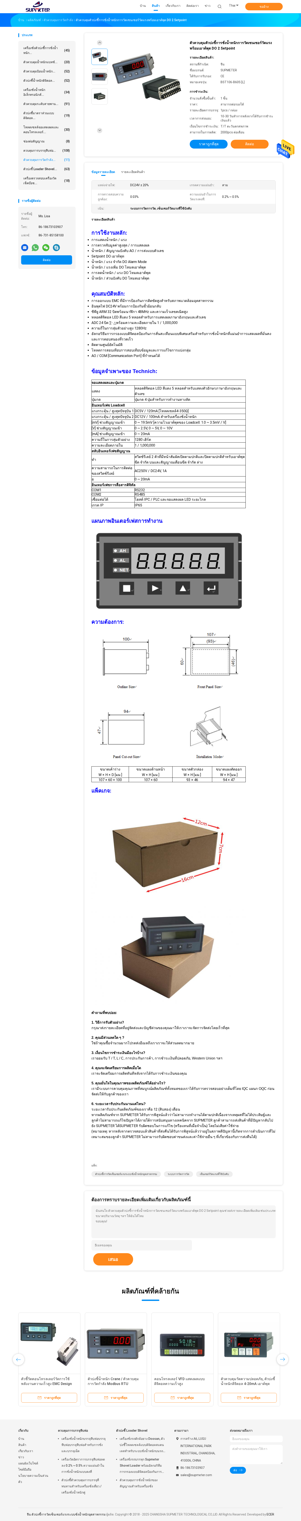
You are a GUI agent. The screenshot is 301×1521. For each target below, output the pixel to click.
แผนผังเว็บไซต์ (28, 1463)
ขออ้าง (264, 6)
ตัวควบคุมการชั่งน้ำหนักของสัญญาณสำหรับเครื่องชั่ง (139, 1483)
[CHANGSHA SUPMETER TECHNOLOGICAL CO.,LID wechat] (45, 247)
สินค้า (22, 1445)
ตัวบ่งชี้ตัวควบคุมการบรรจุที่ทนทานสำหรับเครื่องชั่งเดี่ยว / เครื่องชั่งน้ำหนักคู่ (81, 1486)
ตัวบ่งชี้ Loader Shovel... (46, 169)
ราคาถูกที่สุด (209, 144)
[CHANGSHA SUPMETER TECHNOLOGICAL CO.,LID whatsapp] (35, 247)
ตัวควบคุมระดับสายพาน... (46, 104)
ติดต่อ (46, 260)
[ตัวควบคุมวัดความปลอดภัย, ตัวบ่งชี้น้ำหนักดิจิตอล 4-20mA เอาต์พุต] (249, 1343)
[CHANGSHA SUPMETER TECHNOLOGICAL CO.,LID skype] (56, 247)
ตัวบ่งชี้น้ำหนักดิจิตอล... (46, 80)
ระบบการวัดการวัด (178, 1174)
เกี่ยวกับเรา (25, 1451)
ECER (270, 1514)
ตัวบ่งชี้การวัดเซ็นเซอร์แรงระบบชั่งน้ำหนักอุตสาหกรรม (126, 1174)
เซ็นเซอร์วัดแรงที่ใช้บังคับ (214, 1174)
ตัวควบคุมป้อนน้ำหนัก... (46, 71)
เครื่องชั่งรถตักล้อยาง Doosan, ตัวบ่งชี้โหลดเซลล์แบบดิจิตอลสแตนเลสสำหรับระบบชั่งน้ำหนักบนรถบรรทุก (142, 1445)
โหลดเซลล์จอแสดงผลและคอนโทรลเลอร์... (46, 129)
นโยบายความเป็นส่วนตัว (33, 1479)
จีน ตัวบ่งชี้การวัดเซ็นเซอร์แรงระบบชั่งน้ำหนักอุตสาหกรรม (66, 1514)
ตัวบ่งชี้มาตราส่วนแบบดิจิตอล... (46, 115)
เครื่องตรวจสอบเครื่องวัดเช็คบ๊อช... (46, 181)
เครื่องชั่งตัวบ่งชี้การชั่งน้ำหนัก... (46, 50)
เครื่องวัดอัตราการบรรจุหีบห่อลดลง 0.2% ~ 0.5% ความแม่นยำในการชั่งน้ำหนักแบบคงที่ (83, 1465)
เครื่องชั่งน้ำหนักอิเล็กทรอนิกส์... (46, 92)
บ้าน (21, 1438)
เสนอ (113, 1259)
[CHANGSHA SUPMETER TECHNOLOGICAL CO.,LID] (37, 6)
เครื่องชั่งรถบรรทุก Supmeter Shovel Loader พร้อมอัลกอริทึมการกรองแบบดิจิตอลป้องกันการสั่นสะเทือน (141, 1466)
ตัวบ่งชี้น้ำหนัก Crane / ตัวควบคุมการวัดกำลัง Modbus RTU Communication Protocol (113, 1384)
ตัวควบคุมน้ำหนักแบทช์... (46, 62)
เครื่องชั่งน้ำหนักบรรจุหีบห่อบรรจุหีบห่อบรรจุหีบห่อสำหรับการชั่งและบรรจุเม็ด (83, 1445)
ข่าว (21, 1457)
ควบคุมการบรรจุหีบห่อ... (46, 150)
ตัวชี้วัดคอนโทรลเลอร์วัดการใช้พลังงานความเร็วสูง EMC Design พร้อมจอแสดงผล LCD (46, 1384)
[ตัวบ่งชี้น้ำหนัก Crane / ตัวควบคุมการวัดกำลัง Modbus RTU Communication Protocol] (116, 1343)
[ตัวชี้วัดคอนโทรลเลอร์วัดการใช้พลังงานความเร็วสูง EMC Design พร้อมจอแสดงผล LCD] (49, 1343)
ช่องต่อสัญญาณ (46, 141)
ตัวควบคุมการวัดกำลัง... (46, 160)
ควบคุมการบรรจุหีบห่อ (73, 1430)
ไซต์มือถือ (24, 1469)
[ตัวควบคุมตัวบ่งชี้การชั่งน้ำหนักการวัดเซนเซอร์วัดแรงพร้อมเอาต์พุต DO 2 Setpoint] (147, 77)
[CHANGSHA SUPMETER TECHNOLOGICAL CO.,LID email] (24, 247)
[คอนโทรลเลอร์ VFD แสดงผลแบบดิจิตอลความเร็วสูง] (182, 1343)
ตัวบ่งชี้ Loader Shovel (131, 1430)
